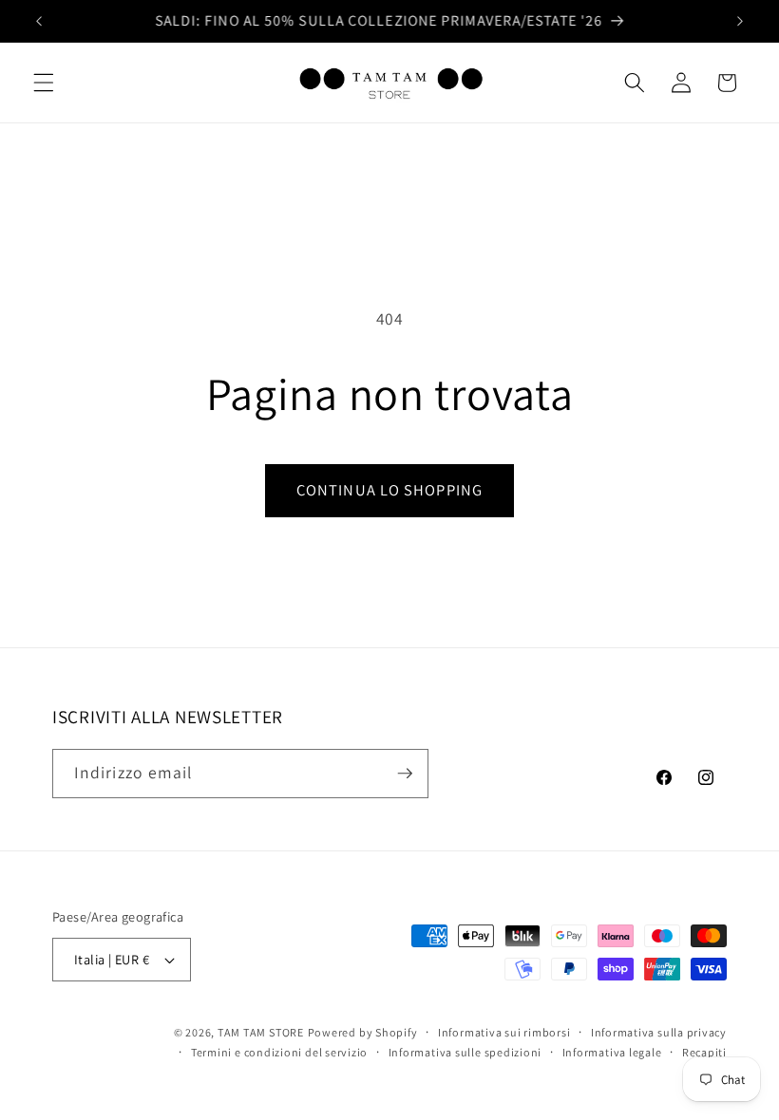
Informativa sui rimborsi (504, 1032)
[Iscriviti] (405, 773)
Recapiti (704, 1052)
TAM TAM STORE (261, 1032)
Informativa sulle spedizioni (465, 1052)
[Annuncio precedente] (39, 21)
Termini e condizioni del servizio (279, 1052)
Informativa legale (612, 1052)
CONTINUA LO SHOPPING (389, 489)
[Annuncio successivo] (740, 21)
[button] (43, 82)
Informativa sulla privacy (659, 1032)
